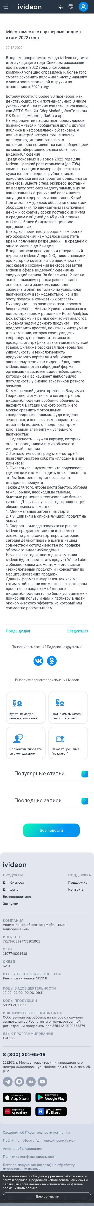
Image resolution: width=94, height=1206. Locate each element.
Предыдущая (18, 631)
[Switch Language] (71, 6)
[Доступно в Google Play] (51, 1097)
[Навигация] (6, 7)
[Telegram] (8, 1082)
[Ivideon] (47, 864)
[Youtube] (42, 1082)
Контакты (76, 889)
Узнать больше (26, 1188)
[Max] (19, 1082)
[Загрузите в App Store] (17, 1097)
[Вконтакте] (31, 1082)
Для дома (11, 889)
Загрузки (10, 903)
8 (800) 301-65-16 (24, 1054)
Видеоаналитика (17, 896)
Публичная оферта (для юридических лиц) (39, 1140)
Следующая (77, 631)
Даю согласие (47, 1196)
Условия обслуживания (22, 1148)
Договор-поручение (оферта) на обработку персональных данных (39, 1167)
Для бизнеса (13, 882)
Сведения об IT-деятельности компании (36, 1132)
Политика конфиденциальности (30, 1156)
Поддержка (77, 882)
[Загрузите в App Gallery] (17, 1111)
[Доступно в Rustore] (51, 1111)
